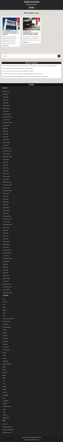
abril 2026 (5, 102)
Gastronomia (6, 349)
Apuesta (5, 301)
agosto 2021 (6, 261)
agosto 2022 (6, 227)
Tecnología (5, 400)
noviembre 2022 (7, 219)
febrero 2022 (6, 244)
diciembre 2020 (7, 284)
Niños (4, 375)
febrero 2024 (6, 176)
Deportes (5, 335)
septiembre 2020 (7, 292)
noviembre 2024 (7, 151)
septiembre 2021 (7, 258)
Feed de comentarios (8, 429)
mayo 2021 (5, 270)
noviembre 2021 (7, 253)
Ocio (4, 383)
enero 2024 (6, 179)
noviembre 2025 (7, 117)
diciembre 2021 (7, 250)
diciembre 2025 (7, 114)
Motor (4, 369)
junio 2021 (5, 267)
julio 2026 (5, 94)
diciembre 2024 (7, 148)
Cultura (5, 330)
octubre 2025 (6, 119)
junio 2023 (5, 199)
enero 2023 (6, 213)
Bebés (4, 307)
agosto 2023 (6, 193)
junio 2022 (5, 233)
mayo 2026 (6, 100)
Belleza (5, 310)
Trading (5, 403)
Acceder (5, 424)
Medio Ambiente (7, 364)
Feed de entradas (7, 427)
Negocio (5, 372)
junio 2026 (5, 97)
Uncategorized (7, 406)
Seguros (5, 392)
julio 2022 (5, 230)
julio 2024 (5, 162)
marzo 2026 (6, 105)
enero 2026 (6, 111)
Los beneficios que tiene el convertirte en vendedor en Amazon (11, 33)
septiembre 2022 (7, 224)
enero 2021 (6, 281)
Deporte (5, 332)
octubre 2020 (6, 289)
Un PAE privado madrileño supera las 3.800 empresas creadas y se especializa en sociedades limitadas (30, 65)
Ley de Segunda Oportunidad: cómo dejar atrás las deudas (18, 68)
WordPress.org (7, 432)
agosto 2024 (6, 159)
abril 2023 (5, 204)
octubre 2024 (6, 153)
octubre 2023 (6, 187)
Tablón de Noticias (31, 1)
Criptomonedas (7, 327)
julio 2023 (5, 196)
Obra (31, 22)
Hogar (4, 352)
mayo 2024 (5, 168)
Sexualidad (5, 395)
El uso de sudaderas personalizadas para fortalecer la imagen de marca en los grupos (25, 76)
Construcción (6, 321)
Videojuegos (6, 417)
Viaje (4, 412)
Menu (32, 7)
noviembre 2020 (7, 287)
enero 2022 (6, 247)
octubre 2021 (6, 255)
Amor (4, 298)
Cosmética (5, 324)
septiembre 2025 (7, 122)
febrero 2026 (6, 108)
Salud (4, 389)
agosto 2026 (6, 91)
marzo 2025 (6, 139)
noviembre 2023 (7, 185)
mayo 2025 (6, 134)
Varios (4, 409)
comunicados (6, 45)
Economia (5, 338)
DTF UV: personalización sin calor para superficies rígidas (18, 71)
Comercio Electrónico (11, 22)
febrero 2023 (6, 210)
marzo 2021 (6, 275)
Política (5, 386)
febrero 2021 (6, 278)
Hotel (4, 355)
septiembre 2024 (7, 156)
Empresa (5, 344)
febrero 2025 (6, 142)
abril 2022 (5, 238)
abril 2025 (5, 136)
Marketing (5, 361)
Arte (4, 304)
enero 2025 (6, 145)
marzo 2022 (6, 241)
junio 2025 (5, 131)
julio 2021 (5, 264)
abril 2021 (5, 272)
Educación (5, 341)
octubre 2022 (6, 221)
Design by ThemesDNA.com (31, 439)
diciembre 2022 (7, 216)
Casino (4, 313)
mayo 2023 (6, 202)
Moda (4, 366)
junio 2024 (5, 165)
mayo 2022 (6, 236)
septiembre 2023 (7, 190)
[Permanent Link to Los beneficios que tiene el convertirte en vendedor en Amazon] (11, 24)
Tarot (4, 398)
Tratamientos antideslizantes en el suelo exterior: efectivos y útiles (30, 33)
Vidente (5, 415)
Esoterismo (6, 347)
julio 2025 (5, 128)
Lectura (5, 358)
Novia (4, 378)
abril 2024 (5, 170)
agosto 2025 (6, 125)
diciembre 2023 (7, 182)
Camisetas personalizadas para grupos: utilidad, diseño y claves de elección (22, 73)
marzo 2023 (6, 207)
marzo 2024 (6, 173)
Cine (4, 315)
